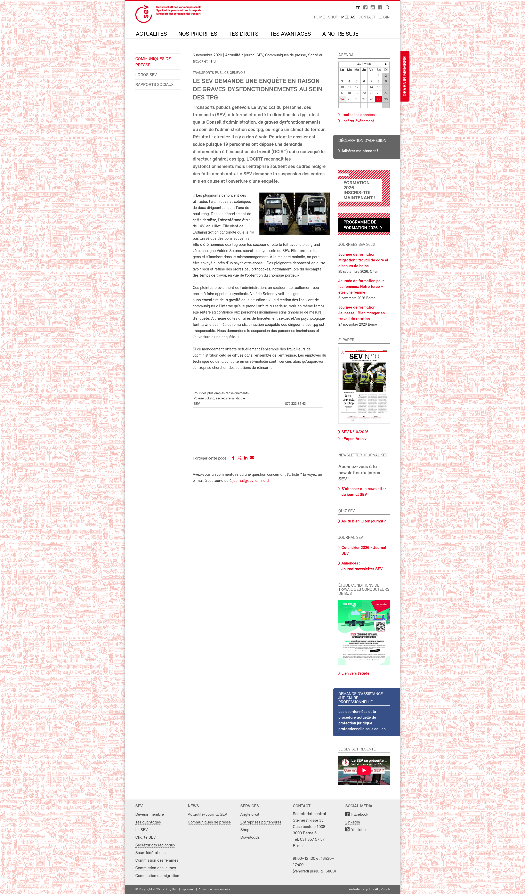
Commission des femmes (156, 860)
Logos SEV (146, 75)
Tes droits (243, 34)
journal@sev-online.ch (251, 481)
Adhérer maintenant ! (359, 151)
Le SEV (141, 830)
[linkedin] (246, 458)
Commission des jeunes (155, 868)
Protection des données (214, 889)
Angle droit (249, 814)
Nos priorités (197, 34)
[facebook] (233, 458)
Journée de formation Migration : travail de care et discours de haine (363, 260)
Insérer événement (357, 121)
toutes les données (358, 115)
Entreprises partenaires (260, 822)
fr (358, 8)
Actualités (151, 34)
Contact (366, 17)
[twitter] (239, 458)
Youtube (358, 830)
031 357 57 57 (312, 839)
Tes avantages (290, 34)
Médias (348, 17)
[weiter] (385, 64)
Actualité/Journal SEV (207, 814)
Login (384, 17)
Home (319, 17)
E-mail (299, 846)
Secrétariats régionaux (155, 845)
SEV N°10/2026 (355, 432)
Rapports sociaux (154, 85)
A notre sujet (342, 34)
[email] (252, 458)
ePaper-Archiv (353, 439)
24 (342, 99)
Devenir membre (404, 76)
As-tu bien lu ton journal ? (363, 521)
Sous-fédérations (150, 853)
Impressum (188, 889)
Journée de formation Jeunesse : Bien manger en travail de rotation (361, 313)
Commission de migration (157, 876)
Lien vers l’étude (355, 674)
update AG (372, 889)
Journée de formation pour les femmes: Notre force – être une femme (361, 287)
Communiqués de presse (153, 62)
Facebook (359, 814)
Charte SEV (145, 837)
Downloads (250, 837)
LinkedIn (352, 822)
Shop (333, 17)
